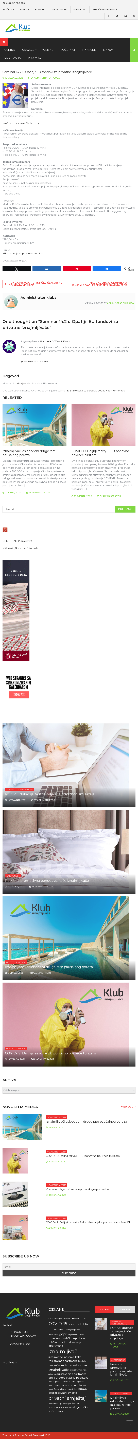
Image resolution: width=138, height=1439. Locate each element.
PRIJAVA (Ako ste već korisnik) (20, 548)
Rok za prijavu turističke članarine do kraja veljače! (35, 284)
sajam (69, 1404)
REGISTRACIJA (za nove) (17, 541)
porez (57, 1382)
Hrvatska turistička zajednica (66, 1338)
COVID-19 (57, 1323)
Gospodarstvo (73, 1335)
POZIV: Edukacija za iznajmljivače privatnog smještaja (50, 794)
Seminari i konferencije (19, 789)
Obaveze (28, 49)
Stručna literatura (105, 10)
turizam (77, 1403)
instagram (125, 16)
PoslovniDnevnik (61, 1389)
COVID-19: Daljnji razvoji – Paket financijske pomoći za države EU (88, 1222)
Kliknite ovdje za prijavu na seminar (23, 253)
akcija (51, 1319)
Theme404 (21, 1435)
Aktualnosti (13, 876)
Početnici (68, 49)
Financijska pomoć (72, 1330)
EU (50, 1329)
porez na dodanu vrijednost (73, 1382)
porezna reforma (76, 1385)
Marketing (80, 10)
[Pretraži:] (69, 509)
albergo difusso (60, 1319)
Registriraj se (10, 1362)
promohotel (53, 1404)
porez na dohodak (56, 1385)
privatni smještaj (67, 1398)
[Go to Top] (129, 1424)
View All (127, 1106)
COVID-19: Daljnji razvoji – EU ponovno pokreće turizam (50, 1053)
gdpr (62, 1334)
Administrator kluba (47, 78)
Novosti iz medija (15, 962)
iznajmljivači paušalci (61, 1357)
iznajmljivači (63, 1351)
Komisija (82, 1361)
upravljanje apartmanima (59, 1407)
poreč (50, 1389)
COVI (84, 1319)
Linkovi (108, 49)
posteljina (73, 1389)
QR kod (62, 1404)
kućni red (60, 1365)
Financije (89, 49)
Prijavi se (35, 57)
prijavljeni (21, 383)
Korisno (48, 49)
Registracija (59, 10)
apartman (74, 1318)
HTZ (51, 1342)
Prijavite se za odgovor (36, 362)
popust (51, 1382)
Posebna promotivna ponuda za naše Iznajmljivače (47, 881)
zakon (60, 1411)
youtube (134, 16)
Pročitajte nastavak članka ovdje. (22, 123)
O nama (24, 10)
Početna (8, 10)
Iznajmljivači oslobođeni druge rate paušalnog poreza (29, 453)
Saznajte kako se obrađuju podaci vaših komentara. (96, 390)
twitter (117, 16)
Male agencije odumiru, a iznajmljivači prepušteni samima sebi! (99, 284)
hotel (82, 1335)
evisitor (58, 1329)
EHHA (84, 1324)
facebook (108, 16)
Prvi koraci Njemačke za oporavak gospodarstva (78, 1189)
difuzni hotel (73, 1324)
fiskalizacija (53, 1335)
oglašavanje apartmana (71, 1374)
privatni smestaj (67, 1392)
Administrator (41, 492)
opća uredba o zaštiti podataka (68, 1377)
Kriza (50, 1366)
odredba (52, 1374)
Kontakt (40, 10)
